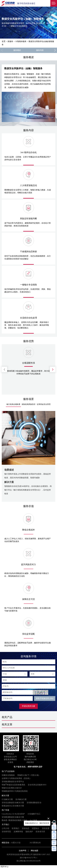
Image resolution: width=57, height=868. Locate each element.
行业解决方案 (7, 799)
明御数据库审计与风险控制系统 (15, 791)
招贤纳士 (35, 828)
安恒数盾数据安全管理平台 (13, 782)
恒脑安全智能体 (8, 775)
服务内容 (40, 50)
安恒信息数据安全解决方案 (13, 803)
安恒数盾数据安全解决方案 (13, 817)
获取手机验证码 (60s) (44, 698)
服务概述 (17, 50)
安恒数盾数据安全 (34, 803)
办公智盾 (33, 820)
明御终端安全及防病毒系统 (13, 785)
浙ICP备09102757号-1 (28, 858)
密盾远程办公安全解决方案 (13, 806)
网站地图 (34, 851)
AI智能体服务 (21, 41)
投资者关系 (40, 832)
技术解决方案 (21, 799)
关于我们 (5, 825)
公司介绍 (5, 828)
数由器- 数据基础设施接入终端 (14, 820)
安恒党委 (45, 828)
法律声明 (22, 851)
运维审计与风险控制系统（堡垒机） (16, 778)
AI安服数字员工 (34, 814)
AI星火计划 (15, 843)
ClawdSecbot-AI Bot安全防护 (13, 814)
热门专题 (5, 810)
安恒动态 (25, 828)
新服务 (10, 41)
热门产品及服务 (8, 771)
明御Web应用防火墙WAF (12, 788)
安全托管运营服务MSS (37, 785)
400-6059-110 (35, 766)
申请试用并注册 (28, 706)
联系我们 (15, 828)
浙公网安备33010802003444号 (28, 861)
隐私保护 (29, 832)
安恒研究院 (6, 832)
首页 (3, 41)
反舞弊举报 (18, 832)
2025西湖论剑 (35, 843)
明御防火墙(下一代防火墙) (28, 775)
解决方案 (5, 796)
